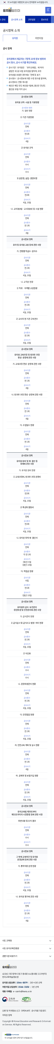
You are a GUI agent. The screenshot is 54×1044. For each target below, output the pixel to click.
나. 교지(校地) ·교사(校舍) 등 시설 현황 (27, 208)
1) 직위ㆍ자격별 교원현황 (27, 288)
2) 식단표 (27, 653)
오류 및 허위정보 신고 (11, 1010)
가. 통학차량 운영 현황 (27, 865)
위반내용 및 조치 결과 (27, 820)
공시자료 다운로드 (38, 1010)
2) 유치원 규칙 (27, 147)
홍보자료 (44, 19)
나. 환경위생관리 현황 (27, 683)
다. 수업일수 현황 (27, 425)
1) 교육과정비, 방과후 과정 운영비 (27, 476)
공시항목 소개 (16, 19)
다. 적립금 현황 (27, 571)
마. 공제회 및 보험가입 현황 (27, 775)
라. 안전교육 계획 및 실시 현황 (27, 745)
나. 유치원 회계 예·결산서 (27, 537)
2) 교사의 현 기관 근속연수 (27, 318)
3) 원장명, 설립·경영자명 (27, 178)
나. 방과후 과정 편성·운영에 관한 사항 (27, 394)
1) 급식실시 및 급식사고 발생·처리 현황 (27, 622)
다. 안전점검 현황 (27, 714)
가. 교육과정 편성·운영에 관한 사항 (27, 363)
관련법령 (31, 19)
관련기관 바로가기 (9, 956)
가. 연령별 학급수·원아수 (27, 251)
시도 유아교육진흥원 (10, 948)
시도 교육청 (7, 940)
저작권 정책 (7, 1015)
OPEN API (25, 1010)
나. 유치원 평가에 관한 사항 (27, 896)
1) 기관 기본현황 (27, 117)
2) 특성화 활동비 (27, 507)
